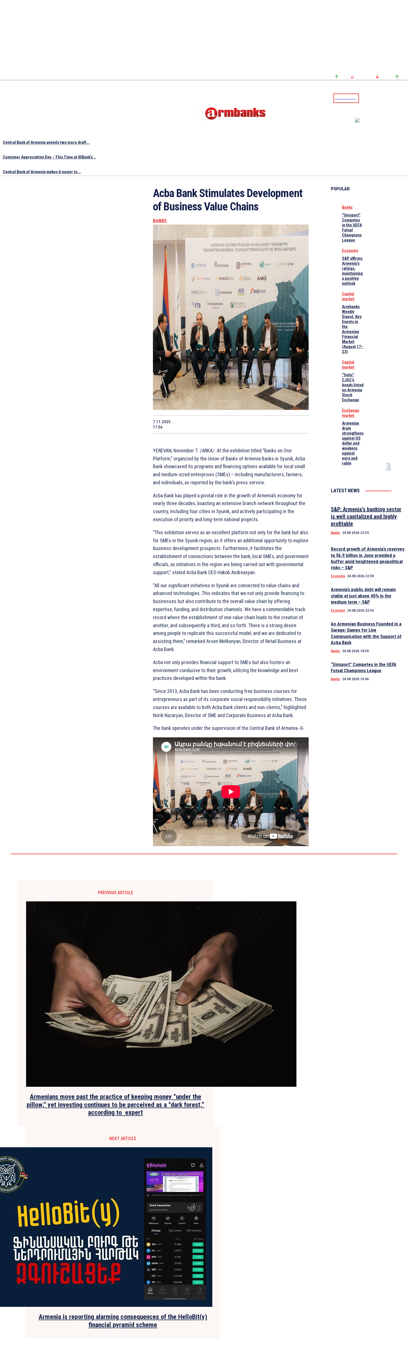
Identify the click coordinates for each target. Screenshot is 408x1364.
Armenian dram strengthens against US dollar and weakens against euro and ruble (353, 443)
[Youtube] (397, 98)
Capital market (348, 296)
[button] (364, 97)
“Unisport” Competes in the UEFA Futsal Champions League (352, 228)
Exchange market (350, 413)
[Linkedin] (404, 98)
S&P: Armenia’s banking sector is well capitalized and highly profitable (366, 516)
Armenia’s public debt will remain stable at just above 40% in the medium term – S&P (363, 595)
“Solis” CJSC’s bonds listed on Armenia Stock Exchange (353, 387)
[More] (299, 424)
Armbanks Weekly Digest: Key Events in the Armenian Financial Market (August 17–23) (352, 329)
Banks (160, 220)
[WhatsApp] (220, 424)
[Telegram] (391, 98)
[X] (200, 424)
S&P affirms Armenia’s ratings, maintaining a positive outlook (352, 271)
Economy (350, 250)
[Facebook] (384, 98)
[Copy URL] (279, 424)
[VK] (259, 424)
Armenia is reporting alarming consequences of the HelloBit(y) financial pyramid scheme (123, 1321)
